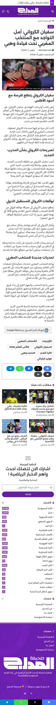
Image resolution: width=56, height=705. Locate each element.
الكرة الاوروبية (45, 543)
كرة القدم (45, 353)
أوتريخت (46, 341)
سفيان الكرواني (42, 347)
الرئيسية (47, 20)
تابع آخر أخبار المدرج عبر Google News (25, 330)
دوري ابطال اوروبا (44, 556)
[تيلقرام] (10, 368)
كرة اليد (48, 526)
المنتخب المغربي (26, 341)
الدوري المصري (45, 521)
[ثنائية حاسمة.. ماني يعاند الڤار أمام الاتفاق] (14, 396)
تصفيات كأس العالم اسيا (40, 582)
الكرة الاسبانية (45, 547)
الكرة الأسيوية (45, 517)
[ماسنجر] (29, 368)
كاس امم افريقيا (44, 569)
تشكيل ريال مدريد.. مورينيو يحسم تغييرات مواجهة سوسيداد (42, 409)
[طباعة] (38, 374)
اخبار (40, 20)
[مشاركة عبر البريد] (47, 374)
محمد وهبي (27, 353)
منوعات (48, 578)
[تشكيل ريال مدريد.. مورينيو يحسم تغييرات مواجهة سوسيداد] (41, 396)
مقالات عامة (46, 587)
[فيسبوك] (47, 368)
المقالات (48, 574)
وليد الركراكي (43, 358)
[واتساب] (20, 368)
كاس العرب (47, 565)
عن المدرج (47, 608)
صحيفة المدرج (14, 686)
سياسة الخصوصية (43, 617)
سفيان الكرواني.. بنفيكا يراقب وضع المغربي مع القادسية (42, 439)
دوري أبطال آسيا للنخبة (41, 591)
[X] (38, 368)
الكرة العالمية (45, 530)
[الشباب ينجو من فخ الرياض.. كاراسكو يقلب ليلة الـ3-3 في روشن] (14, 426)
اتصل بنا (48, 612)
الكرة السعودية (45, 508)
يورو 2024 (47, 561)
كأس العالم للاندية (43, 539)
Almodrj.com (45, 50)
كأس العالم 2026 (18, 347)
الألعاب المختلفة (44, 534)
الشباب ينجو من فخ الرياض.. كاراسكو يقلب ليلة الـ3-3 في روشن (16, 439)
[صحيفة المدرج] (28, 11)
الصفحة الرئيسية (44, 604)
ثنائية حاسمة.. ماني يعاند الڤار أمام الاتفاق (28, 2)
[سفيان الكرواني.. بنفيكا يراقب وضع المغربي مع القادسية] (41, 426)
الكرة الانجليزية (45, 552)
